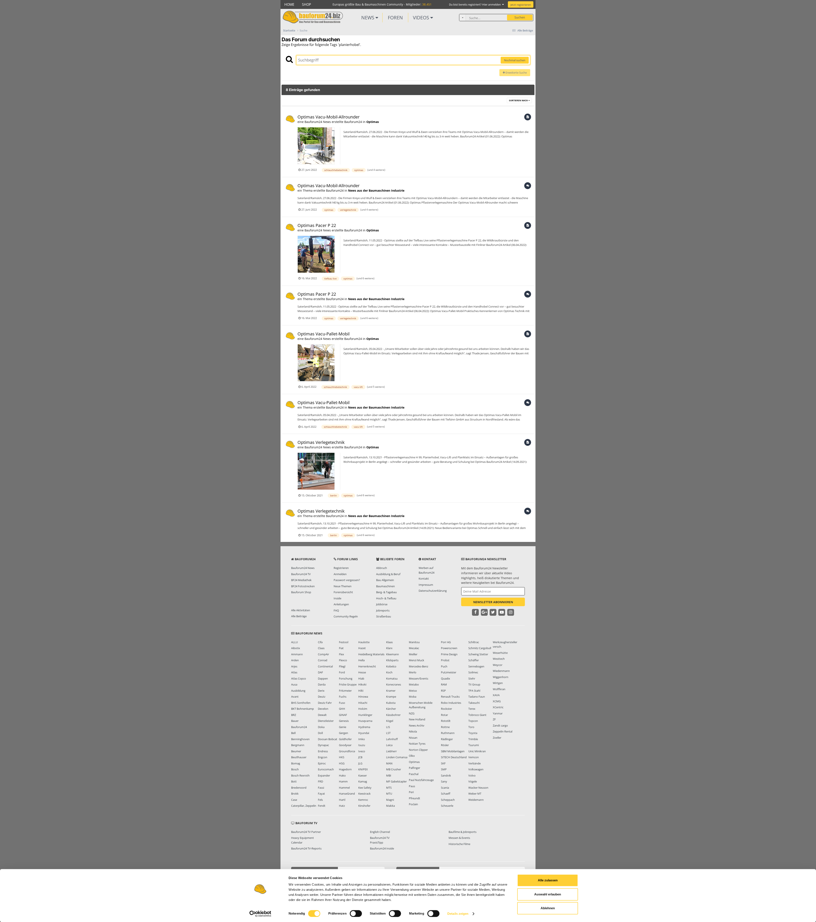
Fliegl (342, 666)
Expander (324, 775)
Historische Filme (459, 844)
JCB (360, 757)
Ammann (297, 654)
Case (294, 800)
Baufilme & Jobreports (462, 832)
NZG (411, 713)
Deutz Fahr (325, 703)
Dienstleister (326, 721)
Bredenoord (298, 787)
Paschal (413, 774)
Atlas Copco (298, 678)
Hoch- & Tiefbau (386, 598)
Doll (320, 733)
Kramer (390, 691)
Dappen (323, 678)
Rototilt (445, 721)
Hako (342, 775)
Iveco (361, 751)
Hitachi (362, 703)
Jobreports (383, 610)
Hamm (343, 781)
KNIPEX (363, 769)
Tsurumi (473, 745)
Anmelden (340, 574)
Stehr (471, 678)
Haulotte (364, 642)
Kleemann (392, 654)
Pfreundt (414, 798)
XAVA (496, 695)
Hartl (342, 800)
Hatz (342, 806)
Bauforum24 (299, 727)
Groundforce (347, 751)
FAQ (336, 610)
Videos (421, 17)
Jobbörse (381, 604)
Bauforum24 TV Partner (306, 832)
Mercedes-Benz (418, 666)
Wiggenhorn (500, 677)
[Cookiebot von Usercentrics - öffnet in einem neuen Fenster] (260, 914)
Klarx (389, 648)
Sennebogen (476, 666)
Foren (395, 17)
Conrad (322, 660)
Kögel (389, 721)
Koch (389, 672)
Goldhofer (345, 739)
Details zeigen (457, 913)
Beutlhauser (298, 757)
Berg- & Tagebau (386, 592)
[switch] (356, 913)
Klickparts (392, 660)
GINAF (343, 715)
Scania (445, 787)
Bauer (295, 721)
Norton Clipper (418, 750)
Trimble (473, 739)
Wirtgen (498, 683)
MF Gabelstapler (396, 781)
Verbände (474, 763)
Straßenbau (383, 616)
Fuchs (342, 696)
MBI (388, 775)
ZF (494, 719)
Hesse (362, 672)
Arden (295, 660)
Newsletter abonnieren (493, 602)
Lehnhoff (392, 739)
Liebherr (391, 751)
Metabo (414, 684)
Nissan (413, 738)
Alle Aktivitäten (300, 610)
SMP (444, 769)
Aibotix (295, 648)
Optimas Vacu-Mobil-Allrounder (329, 117)
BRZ (293, 715)
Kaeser (362, 775)
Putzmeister (448, 672)
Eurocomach (326, 769)
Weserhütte (500, 653)
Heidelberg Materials (371, 654)
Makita (390, 806)
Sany (444, 781)
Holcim (362, 709)
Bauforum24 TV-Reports (306, 848)
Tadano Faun (476, 696)
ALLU (294, 642)
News (368, 17)
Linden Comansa (396, 757)
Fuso (342, 703)
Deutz (321, 696)
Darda (322, 684)
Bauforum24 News (302, 568)
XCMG (497, 701)
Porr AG (446, 642)
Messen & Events (459, 838)
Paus (412, 786)
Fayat (321, 793)
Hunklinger (365, 715)
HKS (341, 757)
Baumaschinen (385, 586)
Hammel (344, 787)
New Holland (417, 719)
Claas (321, 648)
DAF (320, 672)
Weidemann (476, 800)
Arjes (294, 666)
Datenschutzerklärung (433, 591)
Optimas (372, 122)
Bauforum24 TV (301, 574)
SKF (443, 763)
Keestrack (364, 793)
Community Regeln (346, 616)
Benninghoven (300, 739)
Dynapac (323, 745)
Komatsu (392, 678)
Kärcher (391, 709)
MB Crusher (393, 769)
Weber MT (474, 793)
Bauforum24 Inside (382, 848)
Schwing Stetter (478, 654)
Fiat (341, 648)
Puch (444, 666)
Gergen (343, 733)
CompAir (323, 654)
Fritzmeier (345, 691)
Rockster (446, 709)
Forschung (345, 678)
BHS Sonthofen (300, 703)
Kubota (390, 703)
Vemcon (473, 757)
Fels (320, 800)
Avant (295, 696)
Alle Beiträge (299, 616)
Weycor (497, 665)
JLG (360, 763)
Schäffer (473, 660)
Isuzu (361, 745)
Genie (342, 727)
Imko (361, 739)
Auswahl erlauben (547, 894)
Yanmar (498, 713)
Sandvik (446, 775)
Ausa (294, 684)
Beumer (296, 751)
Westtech (499, 659)
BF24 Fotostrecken (303, 586)
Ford (342, 672)
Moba (412, 696)
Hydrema (364, 727)
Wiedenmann (501, 671)
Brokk (295, 793)
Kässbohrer (393, 715)
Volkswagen (475, 769)
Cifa (320, 642)
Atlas (294, 672)
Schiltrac (473, 642)
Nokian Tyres (417, 743)
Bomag (295, 763)
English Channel (380, 832)
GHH (342, 709)
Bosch (295, 769)
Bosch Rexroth (300, 775)
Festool (343, 642)
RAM (444, 684)
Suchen (519, 17)
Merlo (412, 672)
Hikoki (362, 684)
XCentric (498, 707)
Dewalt (322, 715)
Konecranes (393, 684)
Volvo (472, 775)
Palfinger (414, 768)
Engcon (322, 757)
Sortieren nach (518, 100)
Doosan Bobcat (327, 739)
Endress (323, 751)
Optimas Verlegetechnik (321, 442)
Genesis (344, 721)
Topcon (473, 721)
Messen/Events (418, 678)
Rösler (445, 745)
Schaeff (445, 793)
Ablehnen (548, 908)
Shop (306, 4)
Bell (293, 733)
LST (388, 733)
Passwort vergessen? (347, 580)
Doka (321, 727)
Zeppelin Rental (502, 731)
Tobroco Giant (477, 715)
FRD (320, 781)
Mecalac (414, 648)
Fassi (321, 787)
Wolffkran (499, 689)
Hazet (362, 648)
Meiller (413, 654)
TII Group (474, 684)
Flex (341, 654)
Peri (411, 792)
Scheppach (448, 800)
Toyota (472, 733)
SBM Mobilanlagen (453, 751)
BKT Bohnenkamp (302, 709)
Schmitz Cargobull (479, 648)
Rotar (444, 715)
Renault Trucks (450, 696)
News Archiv (416, 725)
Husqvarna (365, 721)
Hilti (360, 691)
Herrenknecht (367, 666)
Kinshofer (364, 806)
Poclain (413, 804)
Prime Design (449, 654)
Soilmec (473, 672)
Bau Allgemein (385, 580)
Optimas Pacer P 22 (317, 225)
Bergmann (297, 745)
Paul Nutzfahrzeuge (421, 780)
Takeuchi (474, 703)
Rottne (445, 727)
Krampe (391, 696)
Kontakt (424, 578)
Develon (323, 709)
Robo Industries (451, 703)
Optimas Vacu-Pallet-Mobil (324, 334)
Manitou (414, 642)
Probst (445, 660)
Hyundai (363, 733)
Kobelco (391, 666)
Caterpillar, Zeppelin (303, 806)
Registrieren (341, 568)
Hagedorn (345, 769)
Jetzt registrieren (520, 5)
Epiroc (322, 763)
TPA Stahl (474, 691)
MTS (389, 787)
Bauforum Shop (301, 592)
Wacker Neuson (478, 787)
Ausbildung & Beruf (388, 574)
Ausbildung (298, 691)
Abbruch (381, 568)
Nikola (413, 731)
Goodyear (345, 745)
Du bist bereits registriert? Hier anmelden (475, 4)
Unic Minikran (477, 751)
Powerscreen (449, 648)
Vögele (472, 781)
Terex (471, 709)
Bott (294, 781)
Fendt (321, 806)
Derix (321, 691)
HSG (341, 763)
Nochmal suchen (514, 60)
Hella (361, 660)
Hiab (361, 678)
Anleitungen (341, 604)
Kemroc (363, 800)
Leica (389, 745)
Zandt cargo (500, 725)
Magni (390, 800)
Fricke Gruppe (348, 684)
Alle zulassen (548, 880)
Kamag (362, 781)
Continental (325, 666)
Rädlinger (447, 739)
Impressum (426, 585)
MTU (389, 793)
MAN (389, 763)
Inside (337, 598)
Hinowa (363, 696)
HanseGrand (347, 793)
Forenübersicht (343, 592)
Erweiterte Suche (516, 72)
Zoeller (497, 738)
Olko (412, 756)
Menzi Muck (416, 660)
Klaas (389, 642)
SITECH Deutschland (454, 757)
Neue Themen (342, 586)
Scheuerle (447, 806)
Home (289, 4)
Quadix (445, 678)
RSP (443, 691)
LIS (388, 727)
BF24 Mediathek (301, 580)
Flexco (343, 660)
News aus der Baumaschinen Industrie (376, 190)
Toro (471, 727)
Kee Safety (364, 787)
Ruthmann (448, 733)
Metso (413, 691)
